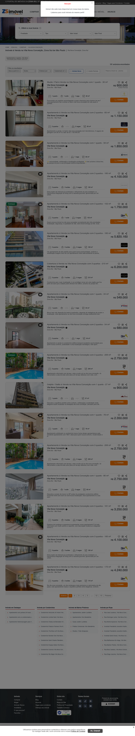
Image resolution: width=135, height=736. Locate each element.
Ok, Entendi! (95, 731)
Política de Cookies (78, 731)
